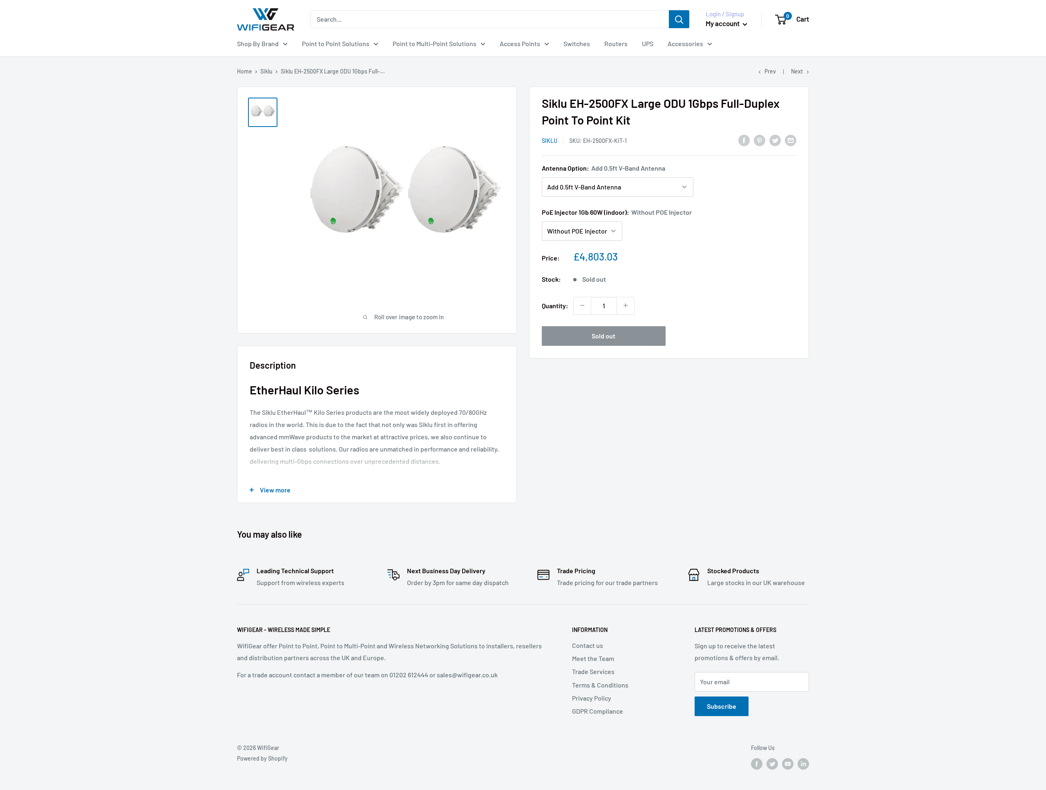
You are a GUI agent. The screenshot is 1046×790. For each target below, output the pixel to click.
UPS (647, 43)
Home (244, 71)
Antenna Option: (603, 168)
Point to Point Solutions (335, 43)
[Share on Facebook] (744, 140)
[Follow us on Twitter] (772, 763)
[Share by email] (790, 140)
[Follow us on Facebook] (756, 763)
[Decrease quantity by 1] (582, 305)
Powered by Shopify (262, 758)
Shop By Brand (258, 43)
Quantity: (555, 305)
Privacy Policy (591, 698)
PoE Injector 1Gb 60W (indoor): (617, 212)
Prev (770, 71)
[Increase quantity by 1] (625, 305)
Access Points (520, 43)
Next (797, 71)
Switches (576, 43)
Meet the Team (593, 658)
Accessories (685, 43)
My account (723, 23)
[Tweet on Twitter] (775, 140)
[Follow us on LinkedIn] (803, 763)
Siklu (266, 71)
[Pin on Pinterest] (759, 140)
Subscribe (721, 706)
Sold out (603, 335)
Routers (616, 43)
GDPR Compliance (597, 711)
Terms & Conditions (600, 685)
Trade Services (593, 671)
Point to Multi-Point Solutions (434, 43)
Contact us (587, 645)
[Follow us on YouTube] (787, 763)
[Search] (679, 19)
